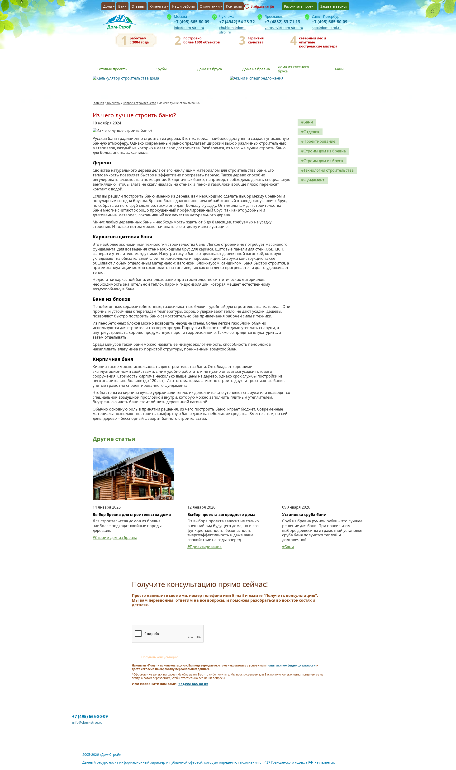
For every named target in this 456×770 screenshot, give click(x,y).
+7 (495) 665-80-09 (191, 21)
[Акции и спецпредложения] (297, 78)
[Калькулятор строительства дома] (159, 78)
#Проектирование (318, 141)
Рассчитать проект (299, 6)
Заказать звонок (333, 6)
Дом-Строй (121, 22)
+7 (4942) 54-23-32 (237, 21)
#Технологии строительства (327, 170)
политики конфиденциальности (291, 665)
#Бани (307, 122)
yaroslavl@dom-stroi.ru (284, 27)
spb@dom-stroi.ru (327, 27)
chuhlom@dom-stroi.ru (232, 29)
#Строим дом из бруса (322, 160)
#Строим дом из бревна (323, 151)
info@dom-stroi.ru (189, 27)
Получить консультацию (159, 657)
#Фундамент (312, 180)
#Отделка (310, 131)
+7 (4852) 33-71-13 (282, 21)
